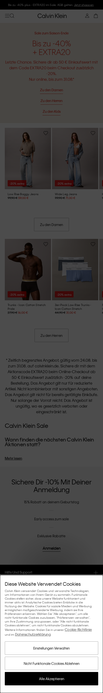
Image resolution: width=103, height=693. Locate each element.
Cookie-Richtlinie (78, 629)
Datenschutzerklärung (33, 634)
